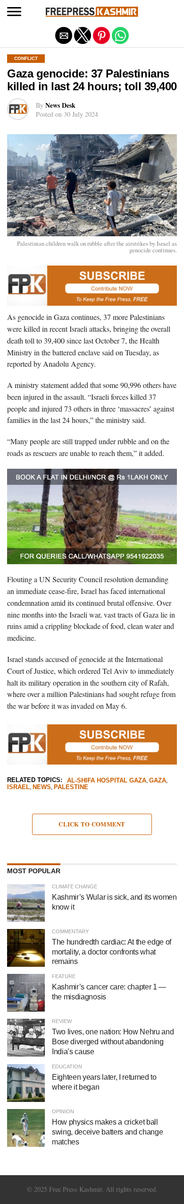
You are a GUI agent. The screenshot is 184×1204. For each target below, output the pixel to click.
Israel (18, 787)
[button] (14, 12)
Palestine (71, 787)
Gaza (157, 781)
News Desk (60, 105)
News (42, 787)
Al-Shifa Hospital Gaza (106, 781)
